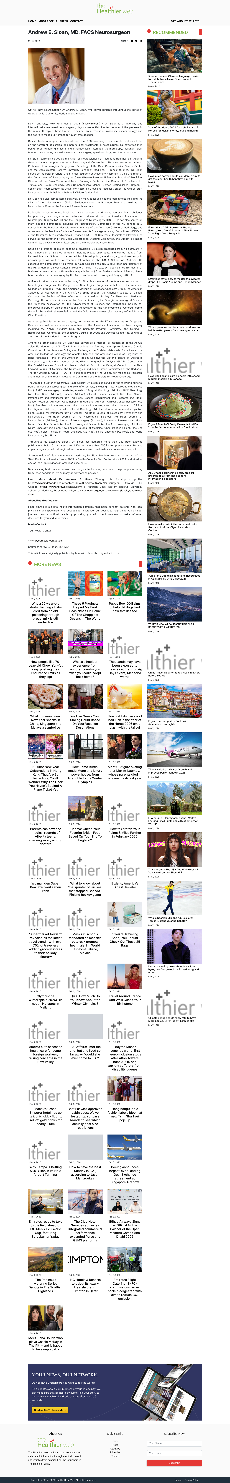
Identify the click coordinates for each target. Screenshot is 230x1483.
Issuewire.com (91, 123)
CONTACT (76, 21)
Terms (178, 1480)
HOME (32, 21)
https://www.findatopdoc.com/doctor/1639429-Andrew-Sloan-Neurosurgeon (74, 483)
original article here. (111, 553)
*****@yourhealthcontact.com (46, 540)
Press (115, 1445)
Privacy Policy (191, 1480)
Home (115, 1441)
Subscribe (174, 1463)
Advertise (115, 1452)
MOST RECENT (48, 21)
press (64, 21)
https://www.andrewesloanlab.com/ (60, 486)
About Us (115, 1448)
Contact (115, 1456)
